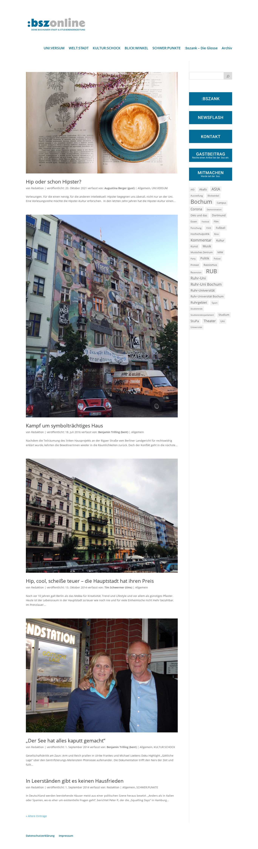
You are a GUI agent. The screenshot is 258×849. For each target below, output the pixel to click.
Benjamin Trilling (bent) (113, 432)
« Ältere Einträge (36, 816)
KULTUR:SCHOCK (107, 48)
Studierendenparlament (202, 314)
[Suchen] (228, 76)
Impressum (66, 835)
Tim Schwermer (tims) (118, 587)
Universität (196, 327)
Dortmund (219, 215)
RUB (211, 271)
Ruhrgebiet (199, 302)
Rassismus (210, 265)
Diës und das (199, 215)
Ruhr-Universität (203, 290)
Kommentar (201, 240)
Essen (194, 221)
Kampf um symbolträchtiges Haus (64, 425)
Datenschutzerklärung (40, 835)
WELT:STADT (79, 48)
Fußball (220, 228)
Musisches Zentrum (202, 252)
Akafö (203, 189)
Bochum (201, 201)
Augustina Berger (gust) (119, 188)
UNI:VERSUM (54, 48)
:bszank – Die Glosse (201, 48)
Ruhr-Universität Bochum (207, 296)
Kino (216, 233)
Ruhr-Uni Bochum (206, 284)
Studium (224, 315)
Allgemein (144, 188)
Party (193, 258)
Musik (207, 246)
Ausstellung (197, 195)
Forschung (196, 228)
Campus (221, 202)
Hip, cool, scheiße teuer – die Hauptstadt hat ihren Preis (90, 580)
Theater (210, 321)
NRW (220, 252)
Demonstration (214, 209)
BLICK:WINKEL (136, 48)
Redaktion (37, 188)
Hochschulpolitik (200, 234)
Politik (204, 258)
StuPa (195, 321)
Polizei (217, 258)
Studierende (196, 308)
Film (216, 221)
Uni (222, 321)
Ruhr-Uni (198, 278)
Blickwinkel (213, 195)
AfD (193, 189)
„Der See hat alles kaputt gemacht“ (65, 740)
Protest (195, 265)
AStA (216, 189)
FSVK (208, 228)
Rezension (196, 272)
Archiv (227, 48)
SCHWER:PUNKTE (166, 48)
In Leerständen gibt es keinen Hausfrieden (75, 780)
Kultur (220, 240)
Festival (205, 221)
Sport (214, 302)
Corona (196, 209)
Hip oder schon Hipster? (53, 181)
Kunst (194, 246)
